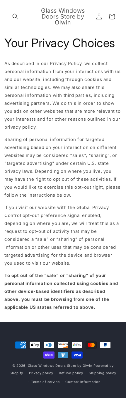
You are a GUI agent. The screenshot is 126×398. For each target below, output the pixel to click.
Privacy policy (41, 373)
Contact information (83, 382)
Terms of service (45, 382)
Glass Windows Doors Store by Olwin (60, 366)
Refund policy (71, 373)
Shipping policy (102, 373)
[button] (15, 16)
